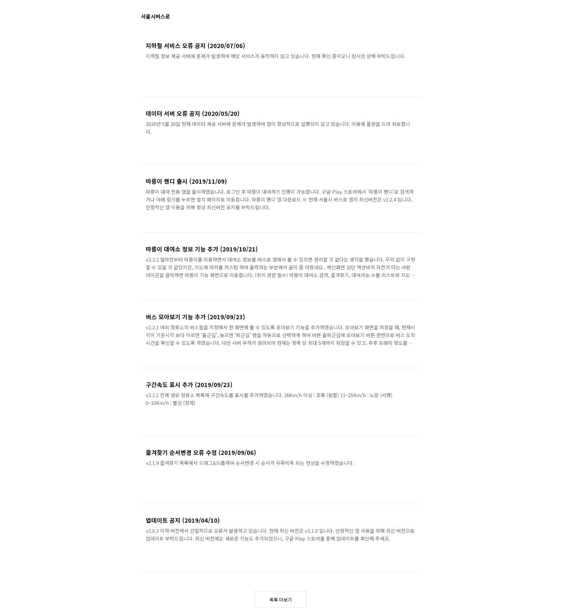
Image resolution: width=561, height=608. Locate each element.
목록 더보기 (280, 599)
